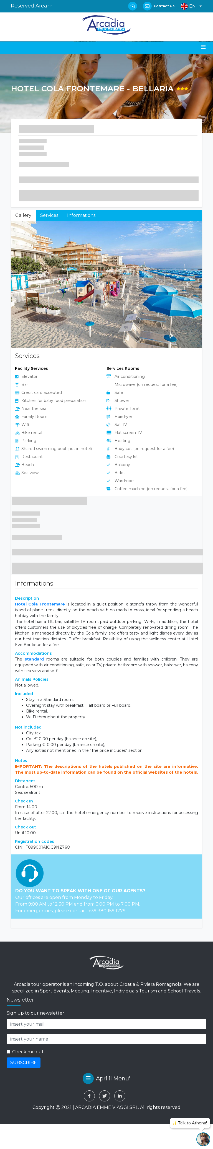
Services (49, 215)
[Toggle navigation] (203, 47)
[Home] (107, 25)
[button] (190, 6)
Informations (81, 215)
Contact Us (164, 6)
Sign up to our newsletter (35, 1143)
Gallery (23, 215)
